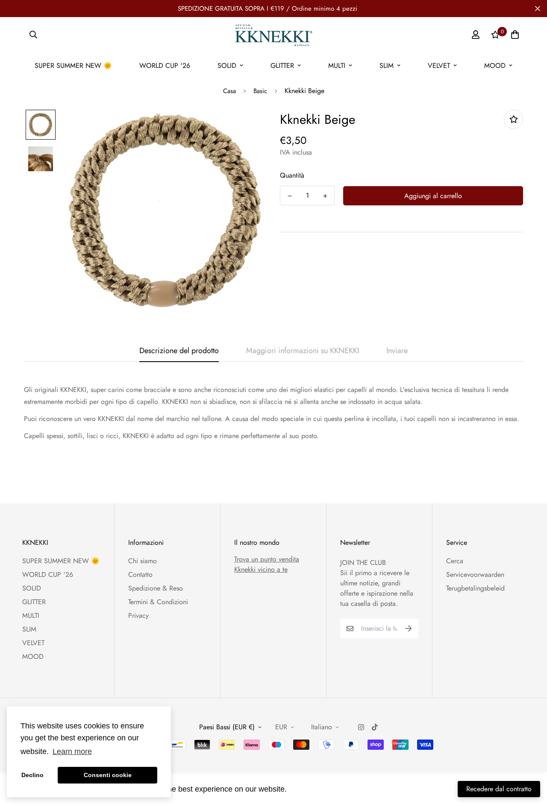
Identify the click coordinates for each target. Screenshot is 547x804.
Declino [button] (32, 775)
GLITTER (282, 65)
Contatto (140, 574)
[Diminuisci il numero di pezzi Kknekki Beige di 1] (289, 196)
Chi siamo (142, 561)
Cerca (454, 561)
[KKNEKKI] (273, 34)
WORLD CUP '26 (164, 65)
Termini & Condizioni (158, 602)
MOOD (495, 65)
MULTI (336, 65)
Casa (229, 91)
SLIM (386, 65)
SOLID (227, 65)
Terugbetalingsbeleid (475, 588)
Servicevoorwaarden (475, 574)
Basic (260, 91)
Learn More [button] (309, 788)
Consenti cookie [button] (108, 775)
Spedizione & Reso (155, 588)
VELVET (439, 65)
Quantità (292, 175)
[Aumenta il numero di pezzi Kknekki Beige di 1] (325, 196)
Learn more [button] (72, 751)
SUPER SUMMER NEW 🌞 (73, 65)
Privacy (138, 615)
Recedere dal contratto (499, 789)
